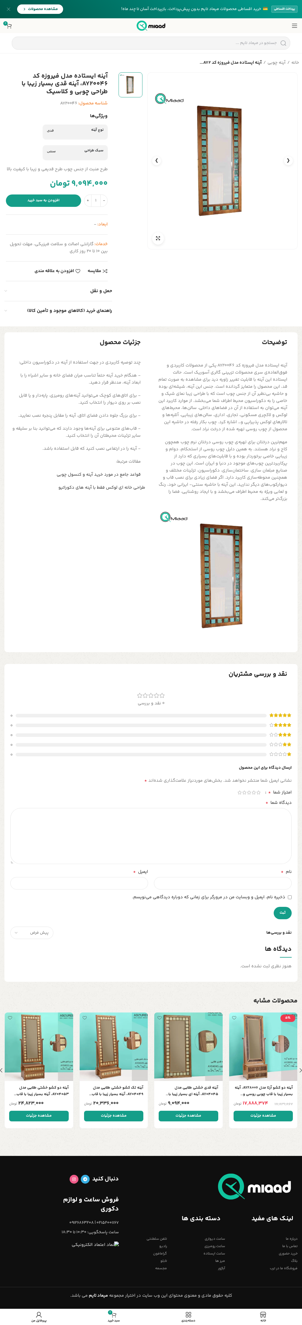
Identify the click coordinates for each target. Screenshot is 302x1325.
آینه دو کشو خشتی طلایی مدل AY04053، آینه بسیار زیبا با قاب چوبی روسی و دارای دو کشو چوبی (41, 1091)
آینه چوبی (276, 62)
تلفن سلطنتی (157, 1239)
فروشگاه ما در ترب (284, 1268)
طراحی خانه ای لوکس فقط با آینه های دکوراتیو (101, 487)
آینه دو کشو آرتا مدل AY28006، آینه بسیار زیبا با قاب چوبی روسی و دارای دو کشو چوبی (264, 1091)
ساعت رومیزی (214, 1246)
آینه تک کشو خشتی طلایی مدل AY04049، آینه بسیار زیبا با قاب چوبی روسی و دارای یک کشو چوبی (115, 1091)
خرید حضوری (288, 1254)
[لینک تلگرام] (85, 1179)
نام (286, 872)
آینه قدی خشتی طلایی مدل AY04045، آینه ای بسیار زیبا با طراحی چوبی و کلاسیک (193, 1091)
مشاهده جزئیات (263, 1116)
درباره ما (292, 1239)
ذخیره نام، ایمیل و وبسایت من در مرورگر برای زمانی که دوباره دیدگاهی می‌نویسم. (208, 897)
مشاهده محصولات (43, 9)
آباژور (221, 1268)
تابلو (163, 1261)
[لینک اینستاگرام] (74, 1179)
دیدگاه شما (278, 803)
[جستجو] (283, 43)
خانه (295, 62)
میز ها (220, 1261)
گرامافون (160, 1254)
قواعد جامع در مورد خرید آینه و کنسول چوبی (99, 474)
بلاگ (294, 1261)
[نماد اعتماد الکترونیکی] (95, 1245)
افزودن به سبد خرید (43, 200)
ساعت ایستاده (214, 1254)
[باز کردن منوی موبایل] (295, 26)
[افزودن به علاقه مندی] (234, 1017)
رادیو (163, 1246)
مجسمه (161, 1268)
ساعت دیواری (215, 1239)
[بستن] (8, 9)
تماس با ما (290, 1246)
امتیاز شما (280, 792)
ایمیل (140, 872)
